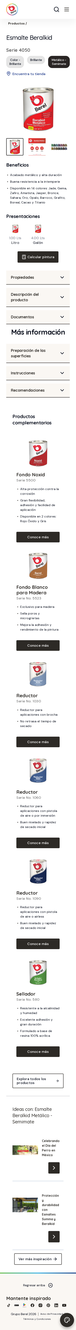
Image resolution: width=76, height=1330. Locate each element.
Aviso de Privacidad (51, 1314)
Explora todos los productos (31, 1081)
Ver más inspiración (35, 1259)
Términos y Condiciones (37, 1319)
